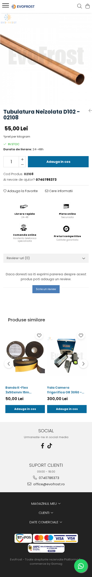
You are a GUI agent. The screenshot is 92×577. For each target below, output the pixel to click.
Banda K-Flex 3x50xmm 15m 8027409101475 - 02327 (24, 390)
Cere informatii (60, 191)
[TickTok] (49, 446)
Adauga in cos (58, 161)
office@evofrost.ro (48, 484)
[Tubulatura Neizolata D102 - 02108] (46, 59)
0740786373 (48, 477)
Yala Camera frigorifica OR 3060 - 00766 (64, 390)
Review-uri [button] (18, 258)
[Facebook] (42, 446)
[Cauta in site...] (79, 6)
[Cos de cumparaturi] (87, 6)
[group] (46, 59)
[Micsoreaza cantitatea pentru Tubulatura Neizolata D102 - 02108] (22, 164)
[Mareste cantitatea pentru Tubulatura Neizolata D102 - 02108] (22, 159)
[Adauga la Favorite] (39, 335)
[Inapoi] (88, 111)
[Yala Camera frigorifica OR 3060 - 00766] (67, 356)
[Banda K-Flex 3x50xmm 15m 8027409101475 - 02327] (25, 356)
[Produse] (6, 6)
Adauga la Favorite (22, 191)
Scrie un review (46, 289)
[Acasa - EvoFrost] (29, 6)
